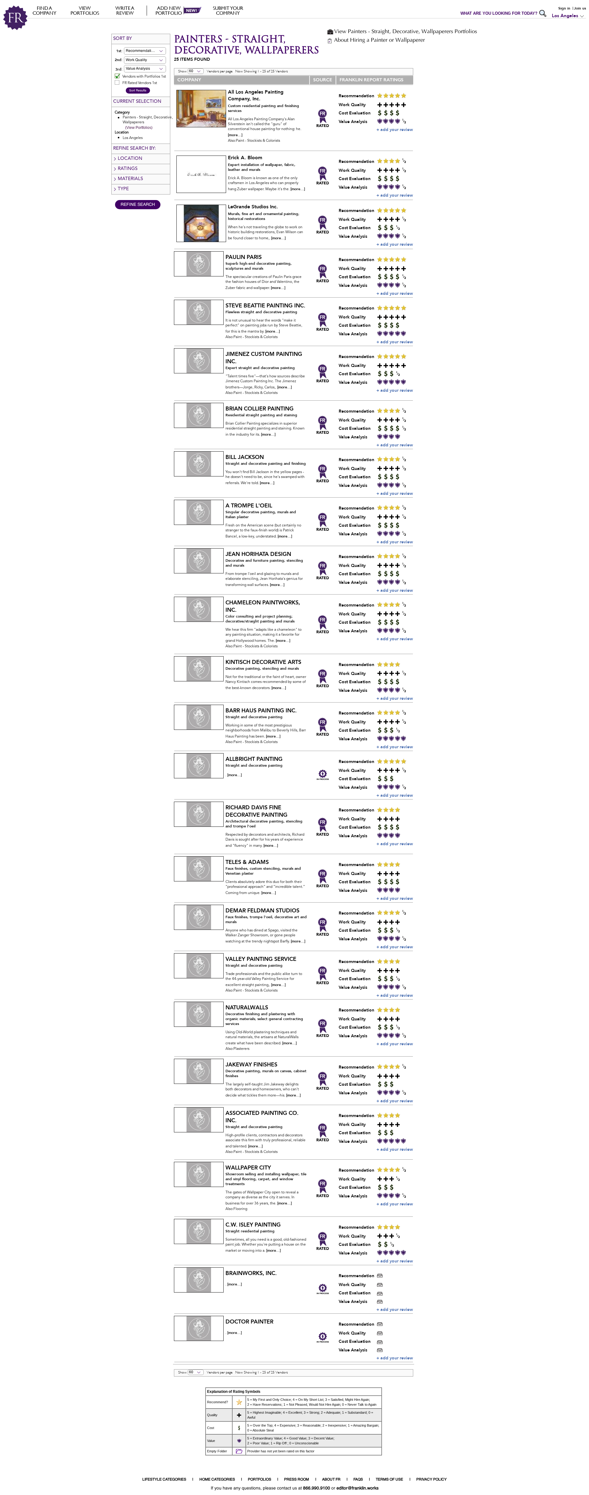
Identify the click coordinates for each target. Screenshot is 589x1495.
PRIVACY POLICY (431, 1480)
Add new (169, 10)
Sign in (564, 8)
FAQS (358, 1480)
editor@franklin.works (358, 1488)
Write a (124, 10)
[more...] (235, 135)
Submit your (228, 10)
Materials (130, 179)
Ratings (127, 169)
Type (123, 189)
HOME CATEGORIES (217, 1480)
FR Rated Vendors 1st (139, 83)
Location (130, 158)
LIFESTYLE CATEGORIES (164, 1480)
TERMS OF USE (389, 1480)
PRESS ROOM (296, 1480)
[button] (154, 51)
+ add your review (394, 130)
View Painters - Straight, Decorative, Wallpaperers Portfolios (405, 32)
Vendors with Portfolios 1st (144, 77)
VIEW (85, 10)
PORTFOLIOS (259, 1480)
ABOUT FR (331, 1480)
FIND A (44, 10)
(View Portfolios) (138, 127)
